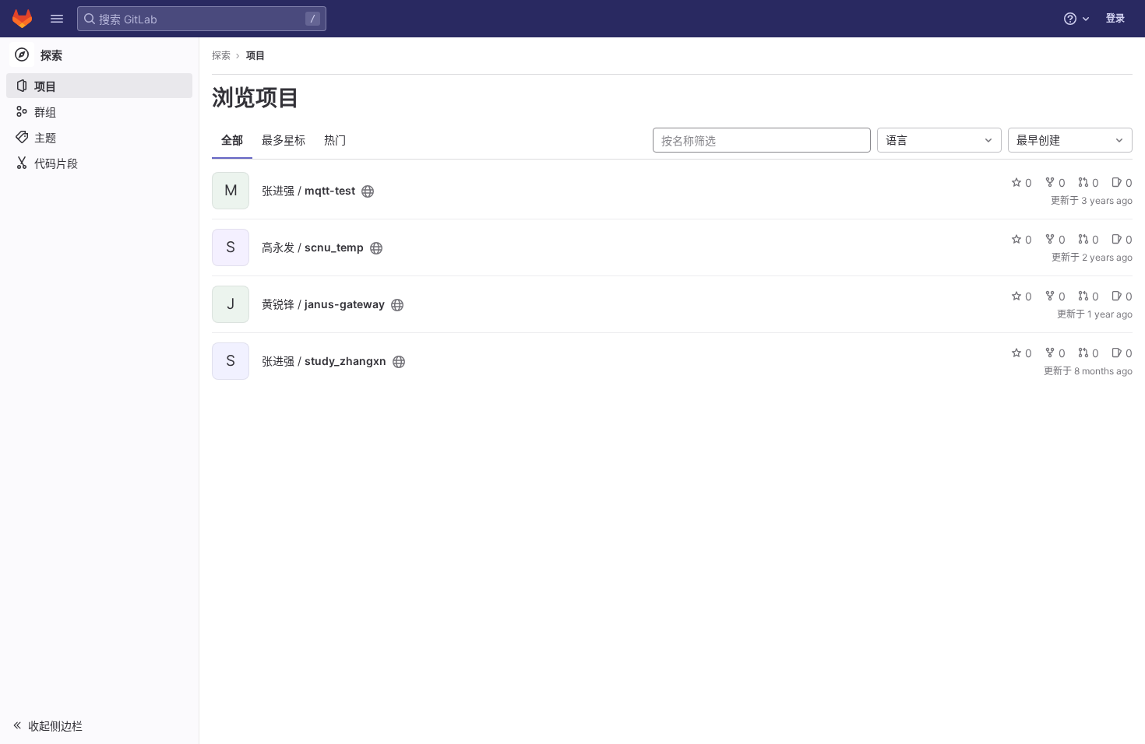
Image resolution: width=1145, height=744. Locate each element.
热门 (335, 139)
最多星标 (283, 139)
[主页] (22, 18)
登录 (1115, 18)
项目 (255, 55)
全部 (232, 139)
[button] (56, 18)
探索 (221, 55)
